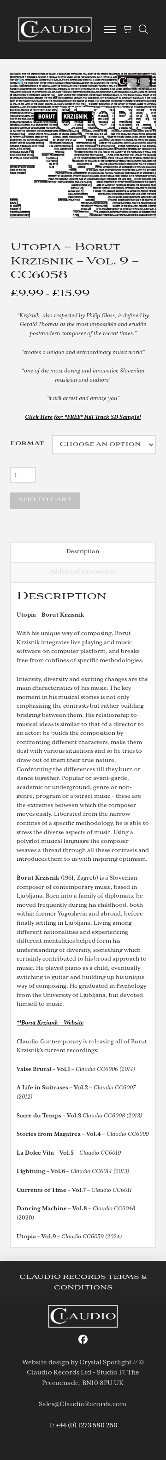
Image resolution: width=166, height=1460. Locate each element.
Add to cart (45, 500)
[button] (110, 29)
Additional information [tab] (83, 571)
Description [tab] (82, 551)
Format (27, 443)
